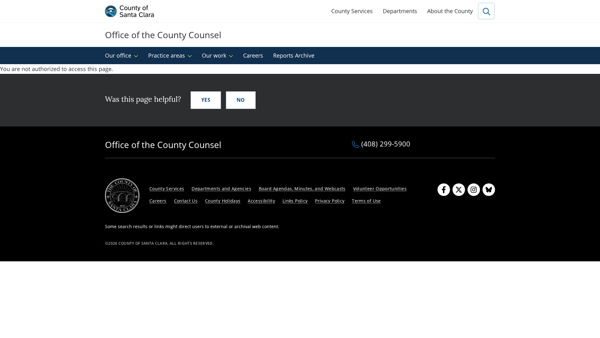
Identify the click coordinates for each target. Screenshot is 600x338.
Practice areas (166, 55)
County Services (352, 11)
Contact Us (186, 201)
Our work (214, 55)
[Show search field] (486, 11)
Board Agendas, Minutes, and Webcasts (302, 189)
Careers (253, 55)
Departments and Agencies (221, 189)
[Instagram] (474, 189)
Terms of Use (366, 201)
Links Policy (295, 201)
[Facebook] (444, 189)
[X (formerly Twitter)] (458, 189)
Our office (118, 55)
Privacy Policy (329, 201)
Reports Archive (293, 55)
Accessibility (261, 201)
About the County (450, 11)
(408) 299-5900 (385, 144)
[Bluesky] (488, 189)
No (241, 99)
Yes (205, 99)
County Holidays (222, 201)
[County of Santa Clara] (129, 11)
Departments (400, 11)
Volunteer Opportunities (380, 189)
